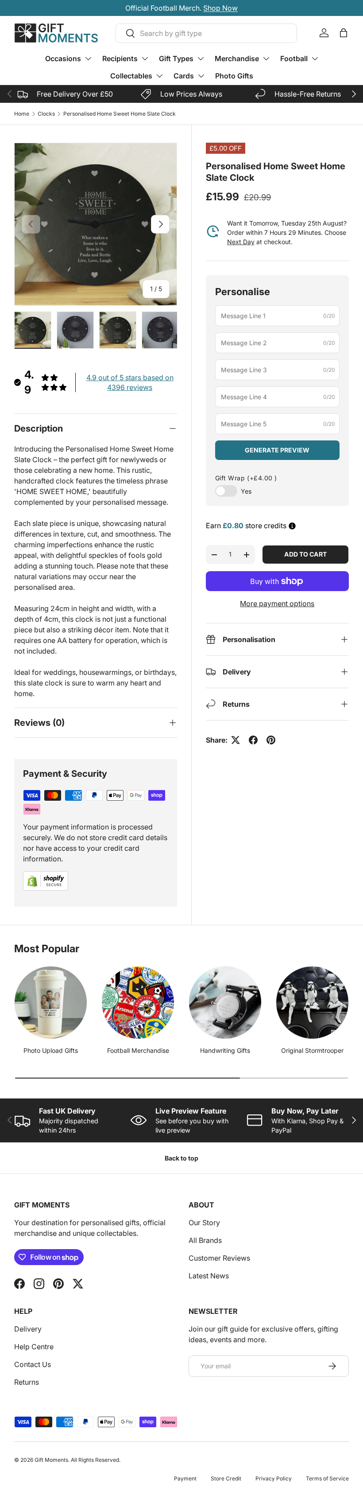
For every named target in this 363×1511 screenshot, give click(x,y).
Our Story (204, 1222)
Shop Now (220, 8)
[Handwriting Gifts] (225, 1002)
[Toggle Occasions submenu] (88, 58)
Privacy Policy (273, 1478)
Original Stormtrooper (312, 1050)
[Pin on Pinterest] (271, 740)
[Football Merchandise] (138, 1002)
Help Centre (34, 1346)
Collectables (131, 75)
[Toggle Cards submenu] (201, 75)
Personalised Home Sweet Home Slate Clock (119, 113)
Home (21, 113)
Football (294, 58)
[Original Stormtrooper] (312, 1002)
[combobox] (206, 33)
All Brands (205, 1240)
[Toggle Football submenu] (314, 58)
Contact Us (32, 1364)
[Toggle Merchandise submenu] (266, 58)
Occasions (63, 58)
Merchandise (237, 58)
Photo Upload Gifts (50, 1050)
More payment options (277, 603)
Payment (185, 1478)
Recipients (120, 58)
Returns (26, 1382)
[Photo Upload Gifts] (51, 1002)
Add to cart (305, 554)
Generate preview (277, 450)
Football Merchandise (138, 1050)
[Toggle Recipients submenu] (144, 58)
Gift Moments (51, 1459)
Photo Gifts (234, 75)
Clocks (46, 113)
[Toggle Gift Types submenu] (200, 58)
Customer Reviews (219, 1258)
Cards (184, 75)
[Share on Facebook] (253, 740)
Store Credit (226, 1478)
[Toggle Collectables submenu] (159, 75)
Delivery (28, 1328)
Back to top (181, 1158)
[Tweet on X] (235, 740)
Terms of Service (327, 1478)
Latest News (209, 1275)
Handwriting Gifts (225, 1050)
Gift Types (176, 58)
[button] (343, 33)
